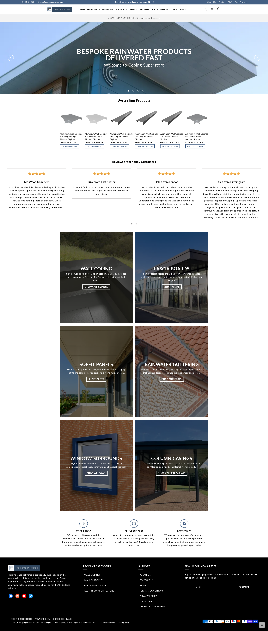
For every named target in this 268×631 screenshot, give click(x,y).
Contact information (107, 622)
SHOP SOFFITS (96, 379)
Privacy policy (74, 622)
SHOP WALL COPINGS (96, 287)
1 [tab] (132, 224)
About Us (211, 2)
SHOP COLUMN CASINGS (171, 473)
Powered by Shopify (43, 622)
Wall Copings (92, 575)
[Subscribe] (244, 587)
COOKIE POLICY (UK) (62, 619)
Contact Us (147, 580)
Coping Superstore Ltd (26, 622)
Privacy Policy (148, 596)
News (143, 585)
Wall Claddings (93, 580)
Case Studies (241, 2)
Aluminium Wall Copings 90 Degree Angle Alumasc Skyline (196, 136)
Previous (2, 192)
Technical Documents (153, 606)
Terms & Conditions (152, 590)
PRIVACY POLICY (42, 619)
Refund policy (60, 622)
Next (266, 192)
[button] (87, 9)
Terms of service (89, 622)
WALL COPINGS (87, 9)
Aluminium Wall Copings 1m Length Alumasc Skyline (121, 136)
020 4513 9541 (118, 18)
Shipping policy (123, 622)
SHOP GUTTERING (171, 379)
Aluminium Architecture (99, 590)
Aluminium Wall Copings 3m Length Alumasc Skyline (171, 136)
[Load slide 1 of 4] (128, 90)
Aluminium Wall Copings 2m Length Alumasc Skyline (146, 136)
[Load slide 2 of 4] (133, 90)
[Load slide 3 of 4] (138, 90)
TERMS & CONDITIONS (21, 619)
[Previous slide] (11, 58)
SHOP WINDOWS (96, 473)
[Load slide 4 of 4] (143, 90)
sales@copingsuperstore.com (145, 18)
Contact (222, 2)
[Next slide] (257, 58)
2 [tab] (136, 224)
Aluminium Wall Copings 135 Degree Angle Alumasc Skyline (71, 136)
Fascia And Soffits (95, 585)
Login (117, 2)
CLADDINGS (105, 9)
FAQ (230, 2)
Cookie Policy (148, 601)
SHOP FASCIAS (171, 287)
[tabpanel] (36, 190)
